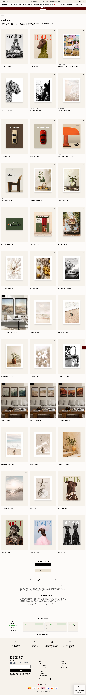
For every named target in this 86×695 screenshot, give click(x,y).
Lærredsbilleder (38, 4)
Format (44, 12)
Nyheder (24, 4)
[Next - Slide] (79, 627)
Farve (36, 12)
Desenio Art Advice (65, 656)
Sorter (61, 12)
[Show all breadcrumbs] (2, 15)
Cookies (63, 665)
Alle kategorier (25, 12)
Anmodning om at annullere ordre (67, 670)
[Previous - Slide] (22, 627)
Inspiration (69, 4)
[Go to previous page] (36, 570)
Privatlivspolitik (64, 667)
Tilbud (55, 4)
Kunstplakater (8, 15)
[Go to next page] (50, 570)
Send (20, 670)
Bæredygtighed (42, 665)
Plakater (30, 4)
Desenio (46, 691)
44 (47, 570)
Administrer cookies (65, 673)
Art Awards (41, 673)
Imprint (40, 661)
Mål (53, 12)
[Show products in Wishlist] (80, 4)
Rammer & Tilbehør (48, 4)
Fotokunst (15, 15)
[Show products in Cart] (83, 4)
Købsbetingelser (64, 663)
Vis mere (43, 564)
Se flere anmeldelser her (43, 634)
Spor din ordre (64, 661)
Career (40, 663)
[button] (79, 689)
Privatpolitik (19, 673)
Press (40, 659)
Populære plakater (16, 4)
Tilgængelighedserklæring (44, 667)
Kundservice (63, 659)
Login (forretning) (43, 675)
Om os (40, 656)
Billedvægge (62, 4)
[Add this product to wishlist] (26, 30)
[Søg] (78, 5)
